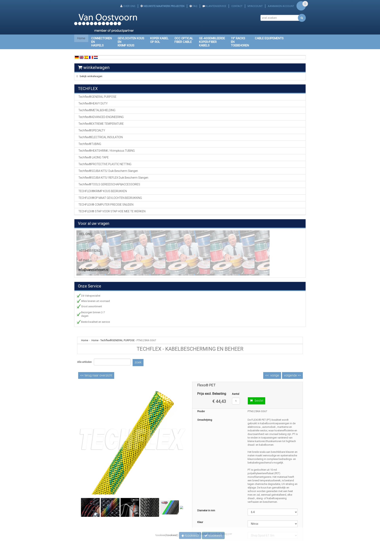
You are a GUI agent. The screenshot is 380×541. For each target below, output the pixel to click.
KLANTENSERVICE (215, 6)
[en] (81, 57)
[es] (86, 57)
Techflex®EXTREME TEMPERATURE (101, 123)
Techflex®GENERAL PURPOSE (117, 340)
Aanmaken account (281, 6)
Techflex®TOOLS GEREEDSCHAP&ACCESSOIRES (109, 184)
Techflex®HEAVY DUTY (93, 103)
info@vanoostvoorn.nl (93, 270)
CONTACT (236, 6)
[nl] (95, 57)
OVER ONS (129, 6)
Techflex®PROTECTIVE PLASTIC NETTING (104, 164)
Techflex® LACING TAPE (93, 157)
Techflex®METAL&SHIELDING (96, 110)
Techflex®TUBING (89, 144)
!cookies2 (171, 535)
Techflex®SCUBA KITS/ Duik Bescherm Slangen (108, 170)
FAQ (195, 6)
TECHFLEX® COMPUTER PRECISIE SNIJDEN (105, 204)
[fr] (91, 57)
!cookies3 (191, 535)
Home (81, 38)
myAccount (255, 6)
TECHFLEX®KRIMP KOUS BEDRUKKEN (102, 191)
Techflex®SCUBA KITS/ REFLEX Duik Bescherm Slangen (113, 177)
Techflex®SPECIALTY (91, 130)
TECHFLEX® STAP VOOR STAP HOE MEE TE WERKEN (111, 211)
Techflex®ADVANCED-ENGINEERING (101, 117)
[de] (76, 57)
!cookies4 (215, 535)
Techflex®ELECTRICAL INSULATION (100, 137)
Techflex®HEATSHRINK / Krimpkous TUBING (106, 150)
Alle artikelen (84, 361)
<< (96, 375)
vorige (274, 375)
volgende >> (292, 375)
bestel (259, 400)
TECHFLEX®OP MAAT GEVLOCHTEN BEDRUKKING (110, 197)
